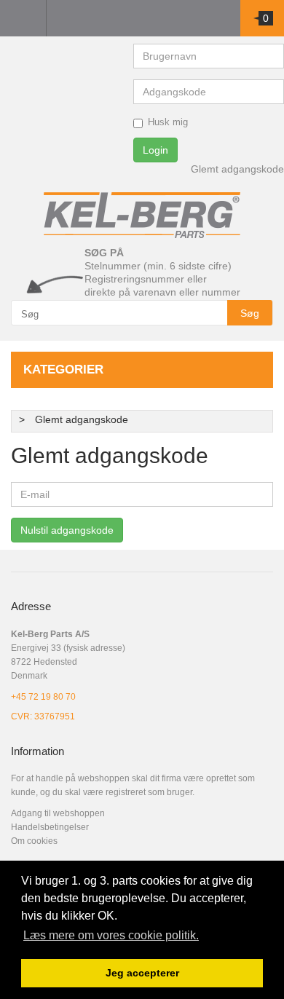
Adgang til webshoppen (58, 813)
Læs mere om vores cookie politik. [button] (111, 935)
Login (155, 150)
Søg (249, 313)
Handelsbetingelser (50, 827)
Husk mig (168, 122)
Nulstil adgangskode (67, 530)
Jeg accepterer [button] (142, 973)
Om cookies (34, 841)
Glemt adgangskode (237, 169)
